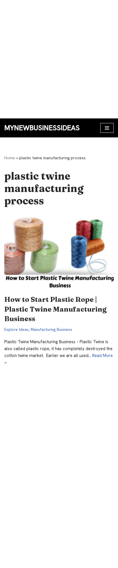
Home (9, 157)
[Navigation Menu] (107, 128)
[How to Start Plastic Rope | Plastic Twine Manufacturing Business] (59, 252)
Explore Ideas (16, 329)
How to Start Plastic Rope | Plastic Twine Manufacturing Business (55, 309)
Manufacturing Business (51, 329)
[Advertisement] (59, 59)
